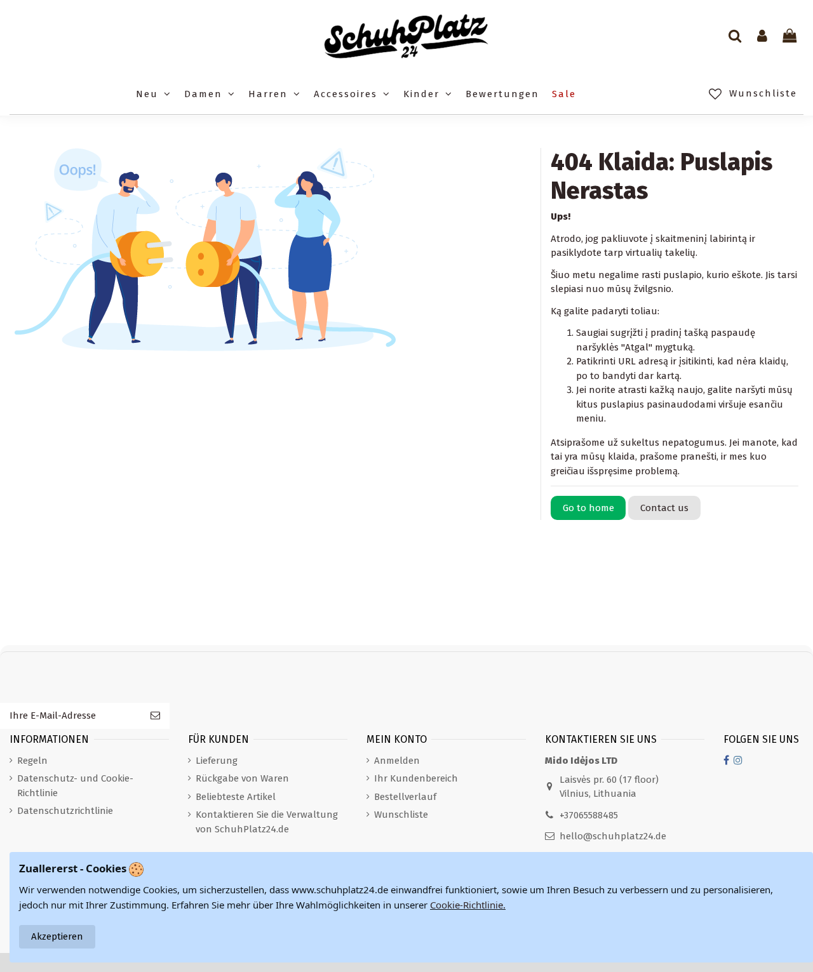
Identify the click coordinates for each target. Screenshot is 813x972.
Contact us (664, 508)
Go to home (588, 508)
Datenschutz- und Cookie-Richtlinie (75, 786)
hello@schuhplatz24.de (613, 836)
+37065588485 (589, 815)
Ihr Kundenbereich (416, 778)
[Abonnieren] (155, 716)
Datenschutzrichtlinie (65, 810)
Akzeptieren (57, 936)
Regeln (32, 760)
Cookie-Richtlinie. (468, 904)
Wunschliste (401, 814)
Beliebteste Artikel (236, 796)
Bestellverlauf (405, 796)
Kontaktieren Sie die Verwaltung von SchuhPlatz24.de (267, 822)
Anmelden (397, 760)
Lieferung (217, 760)
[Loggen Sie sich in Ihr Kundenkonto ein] (762, 37)
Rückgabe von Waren (242, 778)
